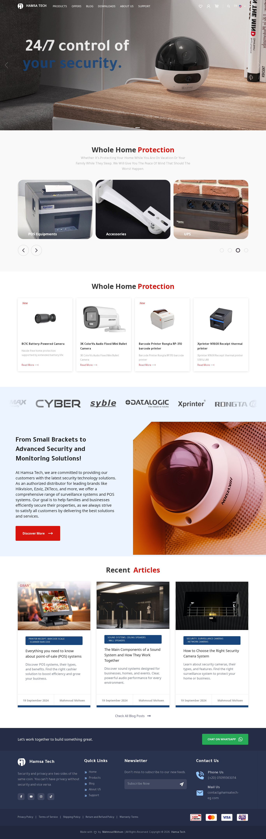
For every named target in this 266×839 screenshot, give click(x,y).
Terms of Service (48, 817)
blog (89, 6)
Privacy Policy (25, 817)
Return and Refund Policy (100, 817)
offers (76, 6)
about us (127, 6)
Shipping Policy (71, 817)
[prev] (8, 65)
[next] (258, 65)
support (144, 6)
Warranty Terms (129, 817)
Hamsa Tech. (178, 832)
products (60, 6)
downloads (106, 6)
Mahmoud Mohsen (112, 832)
